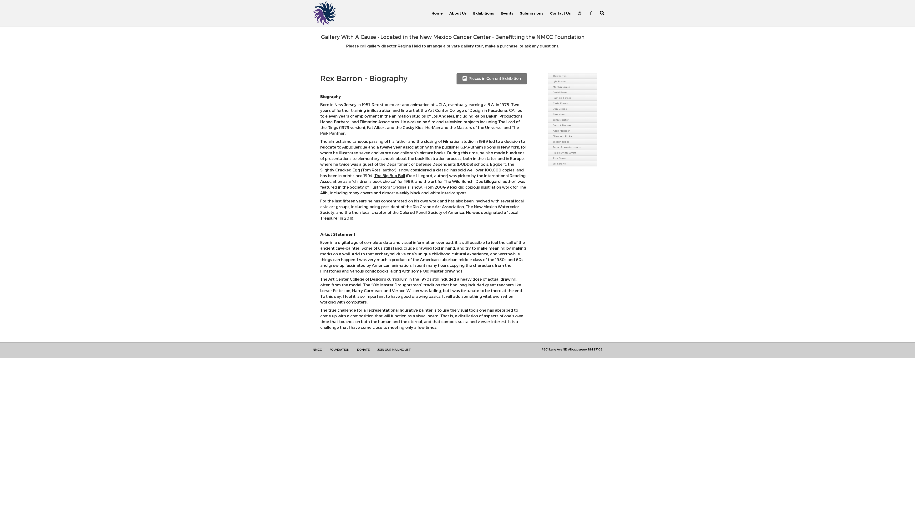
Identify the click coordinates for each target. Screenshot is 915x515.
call (363, 46)
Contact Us (560, 13)
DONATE (363, 349)
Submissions (531, 13)
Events (507, 13)
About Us (458, 13)
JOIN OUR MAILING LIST (394, 349)
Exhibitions (483, 13)
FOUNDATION (339, 349)
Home (437, 13)
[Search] (599, 13)
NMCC (317, 349)
